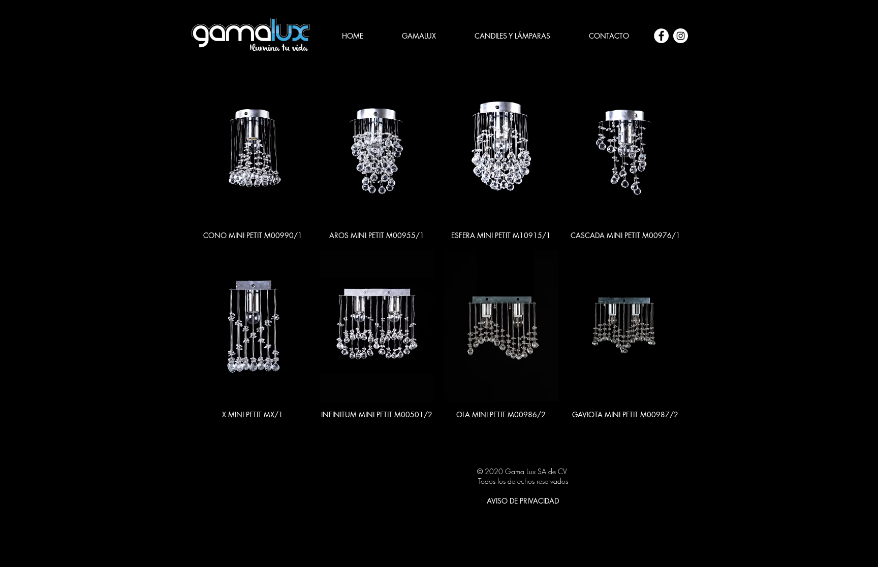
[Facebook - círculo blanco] (661, 35)
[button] (512, 36)
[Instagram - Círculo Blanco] (680, 35)
